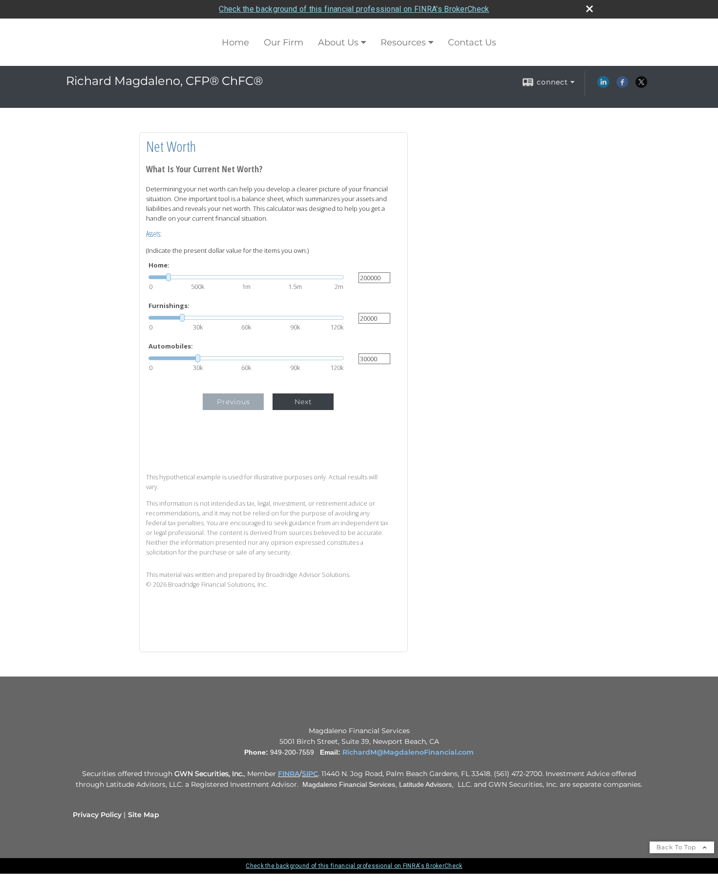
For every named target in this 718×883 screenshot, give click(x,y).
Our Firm (283, 42)
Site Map (143, 814)
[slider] (246, 277)
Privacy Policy (97, 814)
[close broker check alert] (589, 9)
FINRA (288, 773)
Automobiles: (170, 346)
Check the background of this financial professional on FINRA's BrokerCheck (354, 9)
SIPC (310, 773)
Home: (158, 265)
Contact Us (472, 42)
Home (235, 42)
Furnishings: (169, 306)
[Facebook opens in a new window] (622, 85)
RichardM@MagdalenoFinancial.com (408, 752)
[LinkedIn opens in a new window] (603, 85)
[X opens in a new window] (641, 85)
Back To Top (677, 847)
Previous (233, 401)
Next (303, 401)
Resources (403, 42)
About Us (338, 42)
